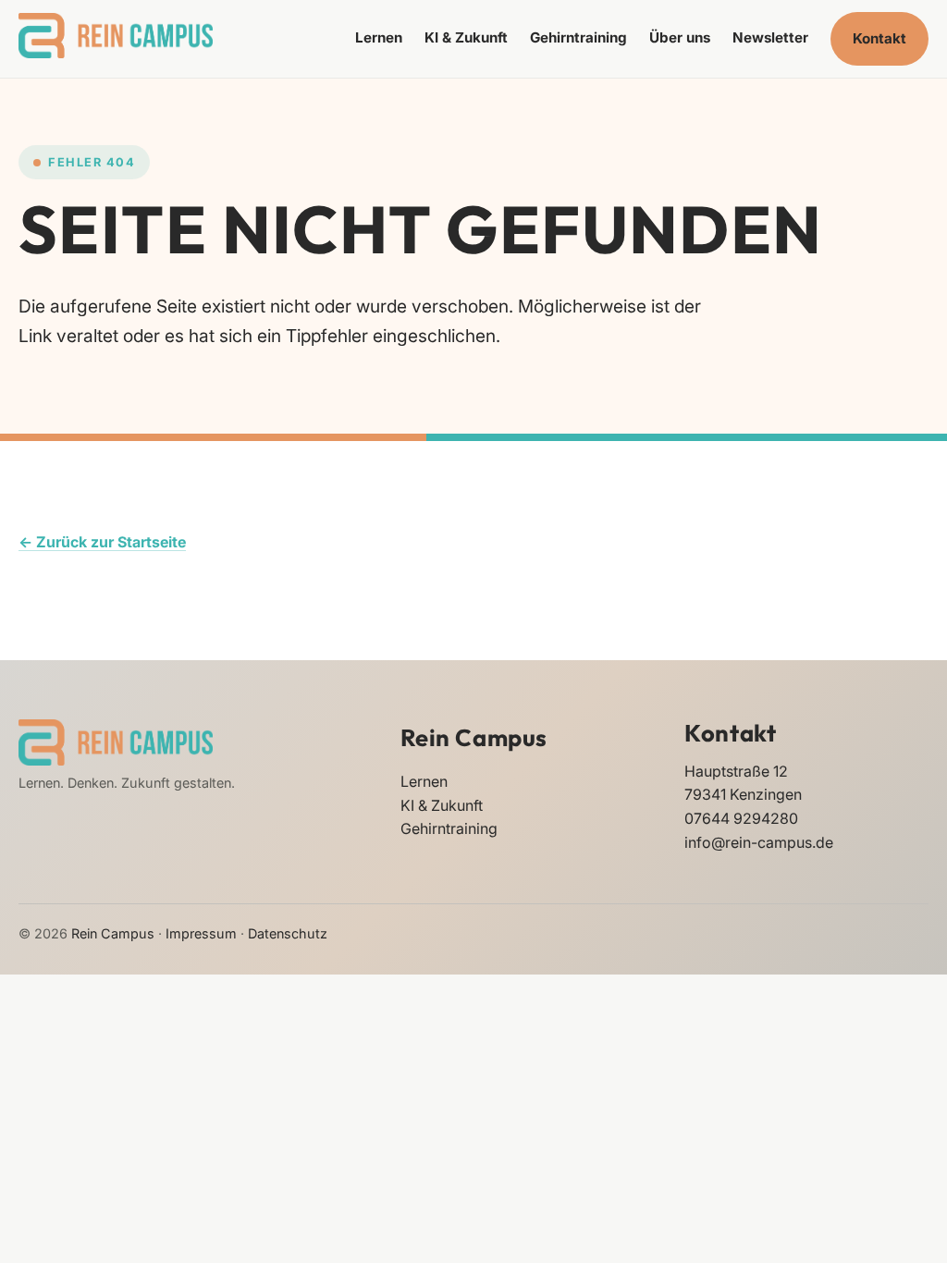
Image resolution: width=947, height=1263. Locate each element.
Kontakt (879, 38)
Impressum (201, 933)
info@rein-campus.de (758, 842)
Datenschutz (287, 933)
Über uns (679, 37)
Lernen (378, 37)
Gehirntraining (578, 37)
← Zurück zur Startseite (102, 542)
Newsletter (770, 37)
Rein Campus (473, 737)
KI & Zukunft (466, 37)
